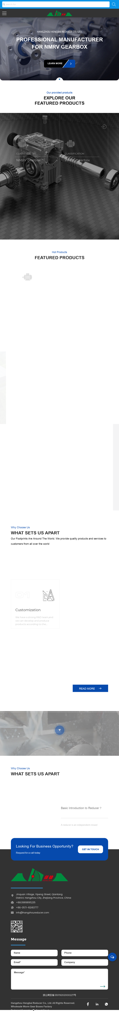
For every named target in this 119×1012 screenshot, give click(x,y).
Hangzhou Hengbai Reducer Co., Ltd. (31, 1003)
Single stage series (82, 300)
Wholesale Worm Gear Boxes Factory (31, 1007)
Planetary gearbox (79, 223)
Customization (28, 586)
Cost (68, 586)
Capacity (71, 635)
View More (18, 825)
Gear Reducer (27, 223)
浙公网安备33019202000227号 (59, 995)
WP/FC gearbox (77, 160)
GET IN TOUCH (90, 849)
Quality (21, 635)
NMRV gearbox (28, 160)
